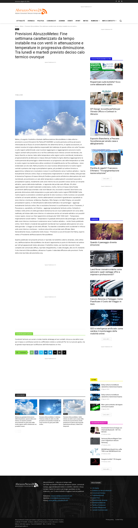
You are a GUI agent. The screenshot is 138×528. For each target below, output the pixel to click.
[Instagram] (119, 1)
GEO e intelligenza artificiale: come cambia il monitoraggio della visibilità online (106, 331)
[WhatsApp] (32, 352)
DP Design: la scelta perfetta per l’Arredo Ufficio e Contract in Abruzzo (105, 111)
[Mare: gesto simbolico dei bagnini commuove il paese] (95, 407)
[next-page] (19, 431)
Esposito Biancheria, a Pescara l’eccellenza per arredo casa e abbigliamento (104, 141)
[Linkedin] (46, 352)
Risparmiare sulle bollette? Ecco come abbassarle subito (105, 83)
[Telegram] (50, 352)
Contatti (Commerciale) (100, 510)
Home (17, 26)
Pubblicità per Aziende (99, 500)
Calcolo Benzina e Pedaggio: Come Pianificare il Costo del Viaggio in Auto (106, 301)
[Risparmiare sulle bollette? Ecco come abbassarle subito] (106, 71)
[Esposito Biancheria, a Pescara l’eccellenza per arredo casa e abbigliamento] (106, 128)
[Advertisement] (86, 12)
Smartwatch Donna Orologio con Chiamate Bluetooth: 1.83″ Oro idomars (111, 430)
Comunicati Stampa (98, 493)
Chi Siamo (95, 488)
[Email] (55, 352)
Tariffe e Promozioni (98, 505)
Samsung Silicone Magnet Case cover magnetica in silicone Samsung (111, 440)
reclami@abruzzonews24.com (60, 498)
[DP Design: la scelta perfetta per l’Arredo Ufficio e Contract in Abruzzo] (106, 98)
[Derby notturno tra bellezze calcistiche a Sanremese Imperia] (95, 387)
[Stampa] (60, 352)
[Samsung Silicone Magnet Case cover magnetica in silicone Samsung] (95, 441)
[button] (120, 20)
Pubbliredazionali (98, 495)
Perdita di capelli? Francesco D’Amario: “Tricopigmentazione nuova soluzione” (104, 170)
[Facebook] (116, 1)
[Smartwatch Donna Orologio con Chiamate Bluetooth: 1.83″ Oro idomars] (95, 430)
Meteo (22, 26)
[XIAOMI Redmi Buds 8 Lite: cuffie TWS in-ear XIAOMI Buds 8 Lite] (95, 451)
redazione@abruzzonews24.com (61, 496)
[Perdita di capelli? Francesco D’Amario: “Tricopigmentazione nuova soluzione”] (106, 157)
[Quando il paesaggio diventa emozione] (106, 231)
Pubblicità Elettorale (98, 502)
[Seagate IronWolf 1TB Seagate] (95, 461)
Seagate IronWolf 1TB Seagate (111, 459)
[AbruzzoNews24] (31, 11)
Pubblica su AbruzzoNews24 (101, 490)
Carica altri (106, 178)
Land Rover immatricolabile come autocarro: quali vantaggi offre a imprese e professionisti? (106, 272)
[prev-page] (16, 431)
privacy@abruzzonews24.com (58, 500)
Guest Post (96, 498)
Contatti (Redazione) (99, 507)
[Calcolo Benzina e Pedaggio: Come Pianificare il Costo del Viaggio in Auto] (106, 288)
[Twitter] (122, 1)
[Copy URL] (64, 352)
